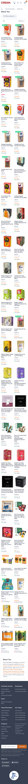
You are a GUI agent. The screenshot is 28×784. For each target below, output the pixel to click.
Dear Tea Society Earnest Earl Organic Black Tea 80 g (20, 171)
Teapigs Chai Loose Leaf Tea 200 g (19, 355)
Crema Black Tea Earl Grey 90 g (7, 118)
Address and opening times (6, 702)
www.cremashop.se (20, 715)
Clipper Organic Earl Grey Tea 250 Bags (6, 303)
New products (4, 736)
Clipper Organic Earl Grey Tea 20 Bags (6, 276)
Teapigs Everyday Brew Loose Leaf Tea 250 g (20, 277)
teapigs (5, 666)
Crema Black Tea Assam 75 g (5, 196)
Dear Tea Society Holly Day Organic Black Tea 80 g (19, 251)
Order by (21, 21)
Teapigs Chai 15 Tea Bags (6, 170)
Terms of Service (13, 755)
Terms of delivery (5, 710)
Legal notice (4, 719)
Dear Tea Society (14, 666)
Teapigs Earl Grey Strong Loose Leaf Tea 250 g (20, 593)
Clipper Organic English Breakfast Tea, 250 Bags (20, 304)
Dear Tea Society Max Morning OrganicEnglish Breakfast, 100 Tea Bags (20, 438)
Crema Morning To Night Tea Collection (6, 569)
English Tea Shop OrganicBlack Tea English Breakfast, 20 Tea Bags (20, 465)
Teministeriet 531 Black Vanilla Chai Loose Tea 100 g (19, 491)
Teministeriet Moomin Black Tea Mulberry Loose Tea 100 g (7, 410)
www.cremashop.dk (20, 717)
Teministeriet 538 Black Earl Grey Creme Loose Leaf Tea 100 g (20, 410)
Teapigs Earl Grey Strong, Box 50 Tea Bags (6, 516)
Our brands (4, 729)
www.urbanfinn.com (20, 719)
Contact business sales (21, 691)
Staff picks (4, 738)
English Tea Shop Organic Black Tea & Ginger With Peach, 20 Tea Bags (7, 465)
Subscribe (22, 746)
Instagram (6, 762)
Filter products (9, 16)
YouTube (16, 762)
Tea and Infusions (10, 9)
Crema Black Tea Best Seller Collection (20, 569)
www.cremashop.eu (20, 713)
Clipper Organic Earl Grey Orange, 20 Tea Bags (6, 620)
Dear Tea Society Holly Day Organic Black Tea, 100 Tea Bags (19, 516)
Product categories (6, 726)
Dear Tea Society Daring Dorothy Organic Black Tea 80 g (7, 223)
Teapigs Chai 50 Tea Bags (19, 329)
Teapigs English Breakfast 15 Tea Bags (20, 196)
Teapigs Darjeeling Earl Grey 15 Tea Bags (7, 145)
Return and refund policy (5, 692)
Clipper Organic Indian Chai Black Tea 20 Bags (7, 356)
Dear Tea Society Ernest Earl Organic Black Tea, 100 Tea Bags (6, 437)
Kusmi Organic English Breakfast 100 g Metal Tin (7, 645)
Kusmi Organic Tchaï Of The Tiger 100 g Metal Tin (20, 645)
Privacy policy (4, 713)
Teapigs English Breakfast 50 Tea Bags (20, 38)
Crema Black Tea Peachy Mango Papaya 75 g (19, 64)
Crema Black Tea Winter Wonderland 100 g (19, 119)
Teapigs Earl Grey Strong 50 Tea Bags (6, 63)
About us (3, 717)
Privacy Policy (4, 755)
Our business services (20, 689)
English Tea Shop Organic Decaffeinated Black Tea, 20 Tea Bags (20, 383)
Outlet (2, 733)
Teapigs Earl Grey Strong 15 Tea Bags (19, 145)
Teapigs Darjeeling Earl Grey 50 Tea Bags (20, 90)
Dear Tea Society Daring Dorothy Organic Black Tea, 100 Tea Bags (19, 542)
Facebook (6, 765)
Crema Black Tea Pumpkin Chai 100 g (6, 38)
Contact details (5, 689)
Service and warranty (6, 695)
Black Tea (19, 9)
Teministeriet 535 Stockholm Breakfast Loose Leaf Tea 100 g (7, 491)
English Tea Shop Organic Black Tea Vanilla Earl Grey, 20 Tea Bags (6, 383)
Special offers (4, 731)
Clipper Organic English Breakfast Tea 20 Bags (20, 223)
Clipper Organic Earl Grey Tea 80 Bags (6, 329)
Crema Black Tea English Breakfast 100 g (7, 91)
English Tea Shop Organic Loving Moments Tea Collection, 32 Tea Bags (6, 543)
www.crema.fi (18, 710)
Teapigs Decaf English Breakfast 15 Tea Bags (20, 619)
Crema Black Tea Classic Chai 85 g (6, 250)
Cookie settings (5, 715)
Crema (22, 664)
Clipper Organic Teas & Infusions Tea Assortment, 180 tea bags (7, 594)
